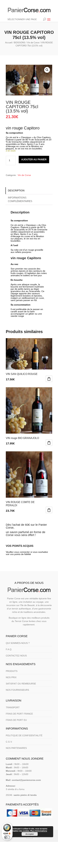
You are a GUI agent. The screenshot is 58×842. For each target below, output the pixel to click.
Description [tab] (16, 190)
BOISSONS (19, 42)
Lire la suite (49, 442)
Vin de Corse (33, 42)
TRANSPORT (13, 707)
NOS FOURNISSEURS (17, 690)
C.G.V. (9, 741)
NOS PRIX (11, 677)
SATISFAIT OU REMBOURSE (21, 683)
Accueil (8, 42)
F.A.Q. (9, 649)
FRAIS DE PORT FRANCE (19, 713)
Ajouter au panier (34, 159)
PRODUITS (11, 671)
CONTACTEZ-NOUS (16, 655)
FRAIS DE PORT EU (16, 720)
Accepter (29, 834)
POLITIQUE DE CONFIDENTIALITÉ (24, 735)
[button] (47, 70)
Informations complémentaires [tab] (20, 199)
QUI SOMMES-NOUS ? (18, 643)
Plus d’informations (38, 831)
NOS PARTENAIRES (16, 748)
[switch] (7, 837)
